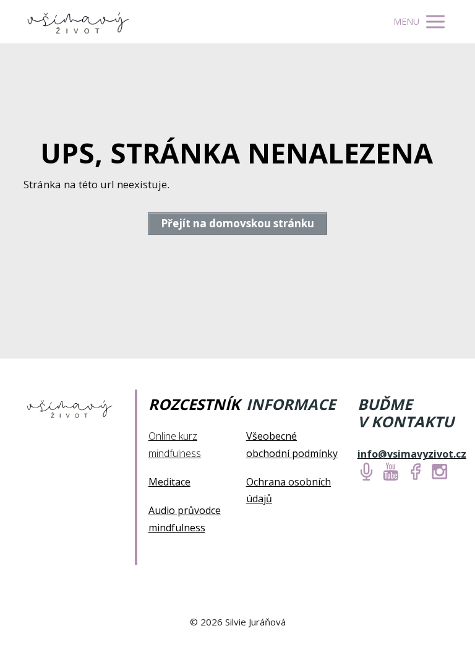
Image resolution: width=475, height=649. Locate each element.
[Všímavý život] (79, 21)
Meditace (169, 482)
